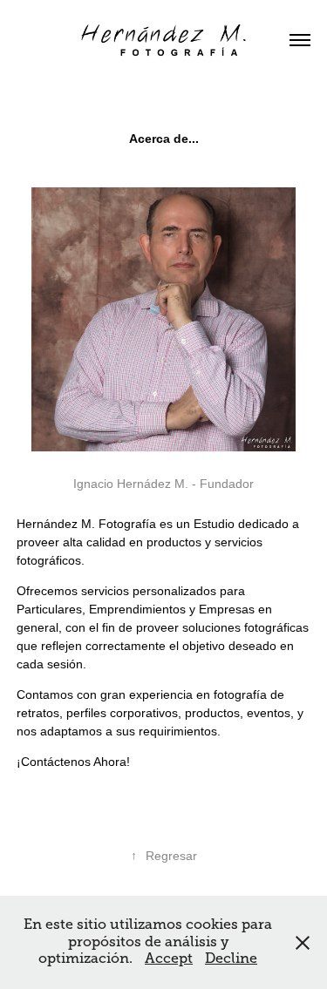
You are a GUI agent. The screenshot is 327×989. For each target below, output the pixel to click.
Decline (231, 958)
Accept (169, 958)
